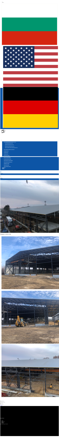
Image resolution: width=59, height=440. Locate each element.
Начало (2, 420)
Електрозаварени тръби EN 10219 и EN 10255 (9, 149)
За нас (3, 140)
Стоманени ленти (6, 152)
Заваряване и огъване (6, 163)
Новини (2, 422)
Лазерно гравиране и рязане (7, 166)
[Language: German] (30, 127)
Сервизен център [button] (4, 156)
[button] (29, 25)
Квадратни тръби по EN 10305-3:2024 (9, 144)
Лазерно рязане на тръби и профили (8, 160)
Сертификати (4, 167)
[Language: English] (30, 86)
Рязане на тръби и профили (7, 157)
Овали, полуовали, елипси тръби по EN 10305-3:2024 (11, 147)
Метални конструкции (6, 155)
